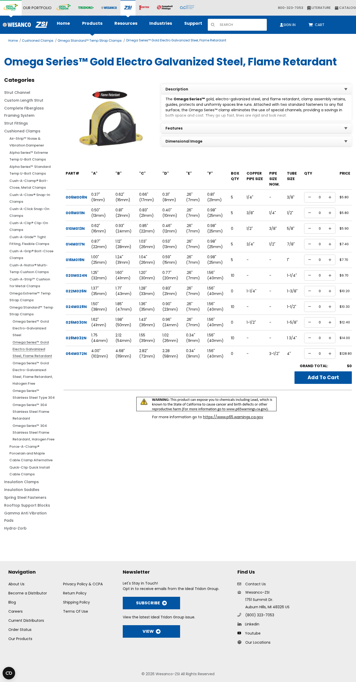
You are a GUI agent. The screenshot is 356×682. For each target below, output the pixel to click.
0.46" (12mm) (169, 228)
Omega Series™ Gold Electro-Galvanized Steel (31, 328)
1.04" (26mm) (147, 259)
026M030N (76, 322)
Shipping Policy (76, 602)
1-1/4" (292, 275)
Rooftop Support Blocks (27, 505)
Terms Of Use (75, 611)
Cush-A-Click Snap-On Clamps (29, 212)
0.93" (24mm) (123, 228)
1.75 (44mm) (99, 338)
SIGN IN (289, 24)
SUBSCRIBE (148, 603)
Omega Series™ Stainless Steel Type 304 (34, 394)
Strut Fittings (16, 123)
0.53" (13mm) (169, 244)
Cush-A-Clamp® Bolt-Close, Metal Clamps (28, 184)
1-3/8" (292, 291)
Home (13, 40)
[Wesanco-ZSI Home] (24, 24)
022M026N (76, 291)
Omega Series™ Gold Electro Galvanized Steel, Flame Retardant (176, 40)
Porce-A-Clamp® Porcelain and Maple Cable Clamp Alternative (31, 453)
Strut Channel (17, 92)
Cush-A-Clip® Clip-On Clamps (28, 226)
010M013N (75, 228)
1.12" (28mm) (123, 244)
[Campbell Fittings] (165, 7)
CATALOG (347, 7)
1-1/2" (291, 306)
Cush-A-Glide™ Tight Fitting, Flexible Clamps (29, 240)
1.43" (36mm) (147, 322)
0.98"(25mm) (215, 212)
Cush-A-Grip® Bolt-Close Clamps (31, 254)
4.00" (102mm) (99, 353)
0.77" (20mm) (170, 275)
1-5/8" (292, 322)
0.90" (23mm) (170, 306)
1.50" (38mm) (99, 306)
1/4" (250, 197)
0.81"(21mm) (214, 197)
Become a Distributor (27, 593)
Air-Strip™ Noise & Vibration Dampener (26, 142)
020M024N (76, 275)
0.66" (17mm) (146, 197)
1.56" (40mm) (215, 275)
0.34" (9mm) (193, 338)
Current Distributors (26, 620)
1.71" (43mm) (123, 291)
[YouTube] (240, 633)
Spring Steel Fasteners (25, 497)
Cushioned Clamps (37, 40)
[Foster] (144, 7)
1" (288, 259)
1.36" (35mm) (147, 306)
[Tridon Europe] (86, 8)
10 (232, 275)
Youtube (253, 633)
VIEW (148, 631)
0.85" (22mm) (147, 228)
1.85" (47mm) (123, 306)
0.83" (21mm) (146, 212)
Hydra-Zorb (15, 528)
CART (320, 24)
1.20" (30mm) (147, 275)
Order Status (20, 629)
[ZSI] (128, 8)
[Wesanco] (109, 8)
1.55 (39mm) (147, 338)
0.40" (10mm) (169, 212)
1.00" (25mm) (99, 259)
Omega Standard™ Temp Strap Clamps (90, 40)
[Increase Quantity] (330, 197)
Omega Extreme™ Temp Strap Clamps (30, 297)
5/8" (290, 228)
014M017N (75, 244)
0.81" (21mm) (122, 212)
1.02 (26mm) (170, 338)
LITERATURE (321, 7)
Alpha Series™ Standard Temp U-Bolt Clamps (30, 170)
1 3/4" (292, 338)
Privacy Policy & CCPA (83, 584)
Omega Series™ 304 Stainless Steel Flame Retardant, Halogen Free (33, 432)
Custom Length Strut (23, 100)
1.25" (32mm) (99, 275)
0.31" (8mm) (169, 197)
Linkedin (252, 624)
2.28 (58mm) (170, 353)
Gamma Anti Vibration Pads (25, 517)
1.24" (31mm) (122, 259)
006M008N (76, 197)
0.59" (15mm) (169, 259)
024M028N (76, 306)
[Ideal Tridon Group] (11, 8)
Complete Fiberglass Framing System (24, 112)
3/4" (250, 244)
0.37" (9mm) (98, 197)
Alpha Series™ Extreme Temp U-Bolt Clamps (28, 156)
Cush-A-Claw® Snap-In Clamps (29, 198)
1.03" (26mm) (147, 244)
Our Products (20, 638)
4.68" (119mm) (123, 353)
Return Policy (75, 593)
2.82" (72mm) (147, 353)
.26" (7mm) (193, 197)
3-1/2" (274, 353)
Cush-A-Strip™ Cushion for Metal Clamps (29, 282)
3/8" (290, 197)
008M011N (75, 213)
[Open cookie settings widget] (9, 673)
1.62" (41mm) (98, 322)
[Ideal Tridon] (64, 8)
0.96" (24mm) (170, 322)
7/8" (291, 244)
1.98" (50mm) (123, 322)
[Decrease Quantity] (309, 197)
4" (289, 353)
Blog (12, 602)
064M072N (76, 353)
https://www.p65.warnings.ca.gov (233, 417)
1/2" (290, 213)
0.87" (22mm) (99, 244)
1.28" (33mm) (147, 291)
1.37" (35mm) (99, 291)
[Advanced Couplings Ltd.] (187, 8)
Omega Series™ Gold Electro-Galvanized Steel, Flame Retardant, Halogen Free (33, 373)
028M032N (76, 338)
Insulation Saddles (21, 489)
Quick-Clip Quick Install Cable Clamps (29, 471)
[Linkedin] (240, 624)
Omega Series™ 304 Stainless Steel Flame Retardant (31, 411)
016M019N (75, 259)
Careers (15, 611)
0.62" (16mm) (122, 197)
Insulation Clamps (21, 481)
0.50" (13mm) (98, 212)
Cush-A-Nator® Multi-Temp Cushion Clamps (29, 268)
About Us (16, 584)
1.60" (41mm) (123, 275)
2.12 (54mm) (123, 338)
